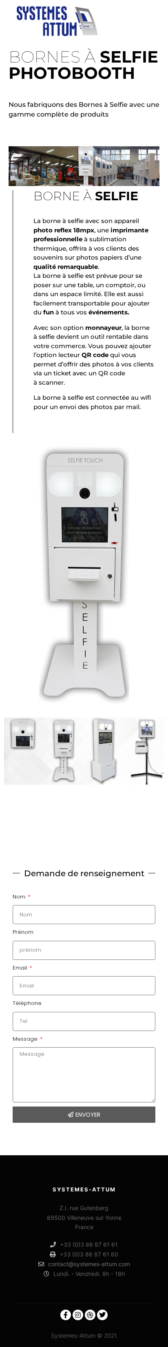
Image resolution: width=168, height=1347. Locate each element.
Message (26, 1039)
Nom (20, 897)
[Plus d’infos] (129, 21)
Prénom (23, 932)
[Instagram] (78, 1315)
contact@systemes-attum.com (89, 1263)
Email (21, 968)
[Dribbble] (90, 1315)
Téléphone (27, 1003)
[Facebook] (65, 1315)
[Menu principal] (144, 21)
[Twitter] (102, 1315)
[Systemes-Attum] (57, 21)
